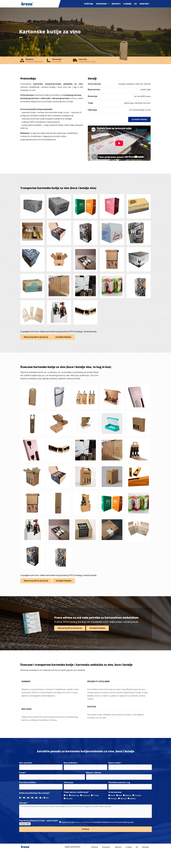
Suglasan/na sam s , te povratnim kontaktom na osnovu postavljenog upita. (97, 822)
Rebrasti (128, 795)
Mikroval (123, 798)
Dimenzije (68, 782)
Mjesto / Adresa (93, 772)
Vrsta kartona (114, 792)
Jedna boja (75, 795)
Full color (69, 798)
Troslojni (137, 795)
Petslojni (113, 798)
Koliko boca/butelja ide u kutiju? (34, 793)
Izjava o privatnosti (83, 822)
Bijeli (120, 795)
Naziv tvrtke (114, 762)
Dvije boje (86, 795)
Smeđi (112, 795)
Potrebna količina (27, 782)
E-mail (22, 772)
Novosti (116, 3)
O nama (127, 3)
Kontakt (144, 3)
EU (135, 3)
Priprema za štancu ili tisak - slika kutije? (38, 820)
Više (47, 798)
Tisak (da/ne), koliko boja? (76, 792)
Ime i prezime (25, 762)
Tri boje (96, 795)
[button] (139, 119)
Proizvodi (101, 3)
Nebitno (133, 798)
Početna (88, 3)
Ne (67, 795)
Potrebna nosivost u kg (119, 782)
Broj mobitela (70, 762)
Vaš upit (23, 803)
